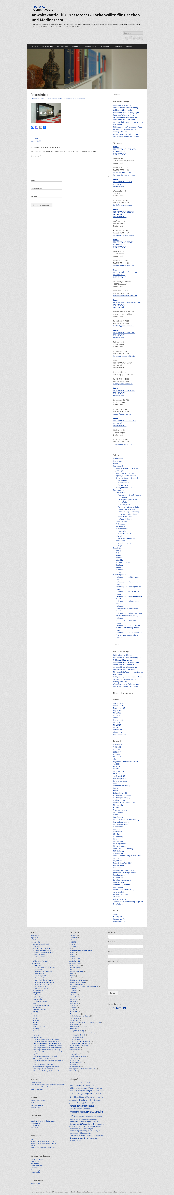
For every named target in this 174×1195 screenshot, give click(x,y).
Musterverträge (36, 1170)
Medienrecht (120, 526)
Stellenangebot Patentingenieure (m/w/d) (47, 1043)
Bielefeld (119, 555)
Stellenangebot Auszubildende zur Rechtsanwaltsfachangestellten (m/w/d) (129, 627)
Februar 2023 (118, 718)
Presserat (34, 1145)
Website (34, 196)
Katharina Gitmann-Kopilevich (127, 478)
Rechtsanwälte (62, 46)
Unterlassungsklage (94, 1131)
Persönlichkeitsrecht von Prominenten (80, 1108)
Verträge (119, 546)
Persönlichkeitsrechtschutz (128, 507)
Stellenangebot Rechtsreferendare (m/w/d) (47, 1048)
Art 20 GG (117, 764)
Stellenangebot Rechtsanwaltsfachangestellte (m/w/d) (127, 608)
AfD (114, 759)
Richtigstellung (75, 1124)
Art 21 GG (117, 766)
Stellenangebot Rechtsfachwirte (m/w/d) (46, 1050)
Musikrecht (34, 1127)
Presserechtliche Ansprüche (124, 870)
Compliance (35, 1161)
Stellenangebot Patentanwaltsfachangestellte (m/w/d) (127, 620)
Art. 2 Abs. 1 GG (119, 771)
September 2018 (119, 735)
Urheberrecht (35, 1184)
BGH (115, 783)
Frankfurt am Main (123, 562)
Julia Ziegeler (120, 471)
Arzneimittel (87, 1083)
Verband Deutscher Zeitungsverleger (43, 1148)
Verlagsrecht (120, 524)
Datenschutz (105, 46)
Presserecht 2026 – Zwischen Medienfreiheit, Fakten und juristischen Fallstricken (128, 122)
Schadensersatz (119, 877)
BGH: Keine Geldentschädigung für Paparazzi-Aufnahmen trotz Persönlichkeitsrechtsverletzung (126, 114)
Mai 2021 (116, 722)
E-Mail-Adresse (37, 188)
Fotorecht (119, 536)
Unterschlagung (74, 1133)
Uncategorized (118, 882)
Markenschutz (35, 1103)
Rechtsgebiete (47, 46)
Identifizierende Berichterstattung (126, 819)
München (119, 570)
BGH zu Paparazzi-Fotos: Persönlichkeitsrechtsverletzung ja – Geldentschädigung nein (127, 107)
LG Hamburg (118, 836)
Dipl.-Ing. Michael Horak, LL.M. (127, 468)
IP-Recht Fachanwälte (38, 1101)
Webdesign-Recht (124, 533)
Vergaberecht (35, 1107)
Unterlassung (87, 1128)
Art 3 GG (116, 769)
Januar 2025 (117, 715)
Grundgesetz (118, 812)
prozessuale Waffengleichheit (124, 873)
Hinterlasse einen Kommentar (74, 99)
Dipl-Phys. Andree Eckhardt (126, 475)
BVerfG (116, 788)
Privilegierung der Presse (127, 500)
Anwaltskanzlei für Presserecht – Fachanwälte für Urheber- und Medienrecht (68, 1192)
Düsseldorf (120, 560)
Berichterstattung (120, 781)
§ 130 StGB (117, 747)
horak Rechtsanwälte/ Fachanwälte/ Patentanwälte (48, 1085)
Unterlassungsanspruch (122, 885)
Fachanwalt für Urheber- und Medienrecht (83, 986)
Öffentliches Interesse (92, 1138)
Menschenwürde (119, 846)
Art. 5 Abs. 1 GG (119, 774)
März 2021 (117, 725)
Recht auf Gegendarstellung (128, 512)
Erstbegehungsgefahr (121, 800)
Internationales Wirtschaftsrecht (41, 1087)
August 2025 (118, 710)
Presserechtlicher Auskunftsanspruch (85, 1116)
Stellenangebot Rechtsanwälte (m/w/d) (46, 1039)
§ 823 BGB (117, 757)
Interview (116, 829)
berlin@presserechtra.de (122, 205)
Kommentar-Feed (119, 919)
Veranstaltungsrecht (123, 543)
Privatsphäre (74, 1119)
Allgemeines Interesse (75, 1083)
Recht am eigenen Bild (126, 538)
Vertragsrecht (35, 1172)
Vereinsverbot (118, 892)
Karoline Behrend (122, 480)
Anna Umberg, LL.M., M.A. (125, 473)
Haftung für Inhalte (125, 519)
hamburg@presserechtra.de (124, 356)
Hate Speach (118, 817)
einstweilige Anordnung (122, 795)
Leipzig (118, 550)
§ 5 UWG (116, 754)
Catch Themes (137, 1192)
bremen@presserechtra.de (123, 265)
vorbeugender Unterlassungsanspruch (128, 902)
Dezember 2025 (119, 708)
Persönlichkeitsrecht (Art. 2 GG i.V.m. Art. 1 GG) (85, 1022)
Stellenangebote (90, 46)
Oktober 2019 (118, 730)
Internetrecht (121, 531)
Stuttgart (119, 572)
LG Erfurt (116, 834)
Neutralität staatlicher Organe (124, 848)
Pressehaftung (118, 865)
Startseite (34, 46)
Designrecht (35, 1164)
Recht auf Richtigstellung (127, 514)
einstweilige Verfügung (121, 798)
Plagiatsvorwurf (119, 860)
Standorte (76, 46)
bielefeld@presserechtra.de (123, 235)
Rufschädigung (88, 1124)
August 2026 (118, 703)
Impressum (118, 46)
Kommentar (36, 156)
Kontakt (129, 46)
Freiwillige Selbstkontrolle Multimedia (43, 1143)
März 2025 (117, 713)
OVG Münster (118, 853)
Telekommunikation (75, 1128)
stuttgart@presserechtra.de (123, 444)
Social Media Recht (78, 1126)
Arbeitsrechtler (36, 1083)
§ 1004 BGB (117, 745)
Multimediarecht (122, 529)
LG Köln (116, 839)
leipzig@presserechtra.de (123, 384)
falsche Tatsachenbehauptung (80, 1091)
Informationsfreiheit (120, 822)
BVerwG (116, 790)
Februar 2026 (118, 706)
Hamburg (119, 565)
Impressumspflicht (125, 517)
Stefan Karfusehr (122, 485)
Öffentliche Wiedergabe (76, 1140)
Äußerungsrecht (124, 504)
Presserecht (120, 492)
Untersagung (118, 887)
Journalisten (117, 832)
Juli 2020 (116, 727)
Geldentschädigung (80, 1097)
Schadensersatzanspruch (123, 880)
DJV (32, 1139)
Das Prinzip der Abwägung (128, 509)
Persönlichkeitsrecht (81, 1105)
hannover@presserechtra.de (124, 175)
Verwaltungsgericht (120, 894)
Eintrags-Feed (118, 916)
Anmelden (117, 914)
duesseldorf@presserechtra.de (125, 296)
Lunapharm (75, 1100)
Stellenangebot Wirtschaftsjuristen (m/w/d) (47, 1045)
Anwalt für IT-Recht (37, 1159)
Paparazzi (89, 1103)
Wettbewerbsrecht (37, 1089)
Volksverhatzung (119, 899)
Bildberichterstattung (121, 786)
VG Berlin (116, 897)
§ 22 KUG (116, 749)
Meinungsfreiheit (119, 844)
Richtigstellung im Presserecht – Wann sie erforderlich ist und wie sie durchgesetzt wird (127, 129)
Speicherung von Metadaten (94, 1126)
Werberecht (120, 541)
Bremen (119, 558)
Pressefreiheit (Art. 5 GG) (122, 863)
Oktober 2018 (118, 732)
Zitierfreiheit (118, 904)
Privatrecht (100, 1116)
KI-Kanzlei (34, 1168)
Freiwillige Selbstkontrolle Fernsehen (43, 1121)
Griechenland (92, 1097)
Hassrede (116, 815)
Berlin (118, 553)
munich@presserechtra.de (123, 414)
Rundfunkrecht (121, 521)
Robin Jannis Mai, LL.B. (124, 488)
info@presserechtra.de (122, 172)
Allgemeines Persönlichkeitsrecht (125, 761)
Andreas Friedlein (122, 483)
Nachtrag (81, 1103)
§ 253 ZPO (117, 752)
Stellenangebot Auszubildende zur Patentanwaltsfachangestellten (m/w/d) (129, 635)
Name (33, 180)
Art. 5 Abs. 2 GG (119, 776)
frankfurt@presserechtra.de (123, 326)
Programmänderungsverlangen (90, 1119)
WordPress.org (119, 921)
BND (92, 1088)
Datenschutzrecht (120, 793)
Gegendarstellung (120, 810)
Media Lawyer (35, 1123)
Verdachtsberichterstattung (123, 889)
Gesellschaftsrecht (37, 1166)
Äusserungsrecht (119, 778)
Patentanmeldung (37, 1105)
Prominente (74, 1122)
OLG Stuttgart (118, 851)
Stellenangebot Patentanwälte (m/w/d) (46, 1041)
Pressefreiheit (123, 502)
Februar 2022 (118, 720)
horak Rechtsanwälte (55, 99)
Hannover (119, 567)
